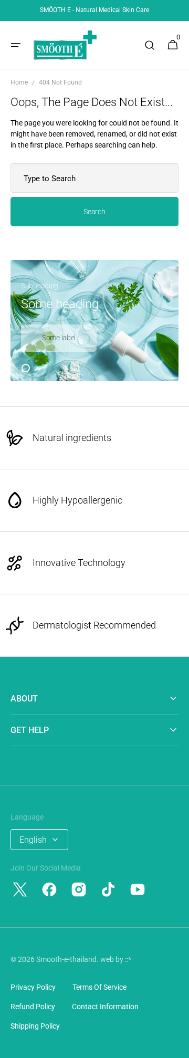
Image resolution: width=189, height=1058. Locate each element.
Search (94, 211)
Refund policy (32, 1006)
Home (19, 82)
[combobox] (94, 178)
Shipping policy (35, 1026)
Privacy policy (33, 987)
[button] (15, 45)
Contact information (105, 1006)
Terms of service (99, 987)
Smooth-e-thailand (66, 959)
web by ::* (115, 959)
